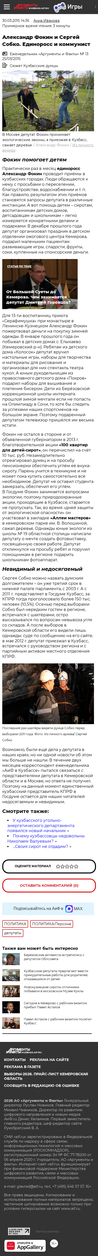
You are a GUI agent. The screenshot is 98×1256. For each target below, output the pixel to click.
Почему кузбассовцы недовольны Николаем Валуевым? (46, 839)
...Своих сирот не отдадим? (40, 846)
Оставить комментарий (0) (49, 885)
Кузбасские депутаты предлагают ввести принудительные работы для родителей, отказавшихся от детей (56, 975)
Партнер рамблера (47, 1231)
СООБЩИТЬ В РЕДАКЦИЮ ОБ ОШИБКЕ (41, 1085)
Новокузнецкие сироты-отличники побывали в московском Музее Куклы (53, 989)
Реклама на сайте (49, 1059)
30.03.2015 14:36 (15, 20)
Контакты (15, 1059)
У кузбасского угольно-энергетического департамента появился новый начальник (40, 825)
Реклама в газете (22, 1066)
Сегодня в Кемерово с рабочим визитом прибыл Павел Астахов (55, 1005)
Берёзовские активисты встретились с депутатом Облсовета (54, 957)
